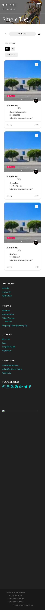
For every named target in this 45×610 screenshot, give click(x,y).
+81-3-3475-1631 (16, 186)
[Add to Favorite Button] (36, 64)
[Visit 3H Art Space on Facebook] (30, 387)
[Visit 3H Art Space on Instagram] (8, 387)
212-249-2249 (15, 257)
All (8, 125)
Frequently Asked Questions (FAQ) (14, 326)
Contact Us (6, 292)
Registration (6, 351)
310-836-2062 (15, 115)
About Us (5, 288)
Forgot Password (8, 347)
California (13, 112)
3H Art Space (9, 5)
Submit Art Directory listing (12, 369)
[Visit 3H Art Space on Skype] (12, 387)
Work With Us (7, 296)
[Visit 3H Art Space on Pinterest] (16, 387)
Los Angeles (21, 112)
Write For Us (6, 373)
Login (4, 343)
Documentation (8, 314)
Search (24, 34)
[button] (39, 5)
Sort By (10, 54)
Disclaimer (6, 310)
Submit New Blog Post (10, 365)
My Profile (6, 339)
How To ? (8, 321)
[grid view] (7, 49)
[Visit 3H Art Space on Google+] (21, 387)
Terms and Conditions (15, 593)
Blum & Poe (12, 105)
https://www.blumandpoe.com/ (21, 118)
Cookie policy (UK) (16, 599)
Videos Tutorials (8, 318)
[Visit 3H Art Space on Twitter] (26, 387)
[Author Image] (35, 100)
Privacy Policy (15, 596)
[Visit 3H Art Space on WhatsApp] (3, 387)
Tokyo (17, 183)
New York (13, 254)
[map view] (12, 49)
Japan (12, 183)
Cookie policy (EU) (16, 602)
